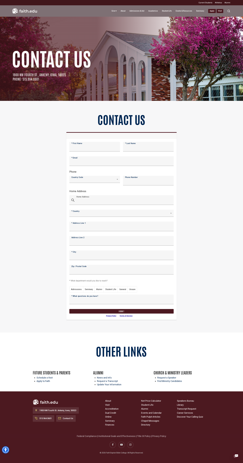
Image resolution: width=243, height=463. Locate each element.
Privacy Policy (111, 316)
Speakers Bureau (185, 400)
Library (180, 405)
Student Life (147, 405)
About (108, 400)
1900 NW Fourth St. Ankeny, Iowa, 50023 (57, 410)
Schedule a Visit (45, 377)
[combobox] (94, 180)
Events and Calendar (151, 412)
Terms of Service (126, 316)
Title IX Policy (144, 436)
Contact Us (68, 418)
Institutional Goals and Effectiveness (116, 436)
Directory (145, 424)
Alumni (144, 408)
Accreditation (112, 408)
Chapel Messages (150, 420)
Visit (107, 405)
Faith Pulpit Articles (150, 416)
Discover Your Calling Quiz (190, 416)
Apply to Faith (43, 381)
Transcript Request (186, 408)
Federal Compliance (87, 436)
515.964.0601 (45, 418)
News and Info (104, 377)
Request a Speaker (166, 377)
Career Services (185, 412)
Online (108, 416)
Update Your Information (109, 384)
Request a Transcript (107, 381)
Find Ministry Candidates (169, 381)
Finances (109, 424)
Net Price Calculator (151, 400)
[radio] (76, 289)
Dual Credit (110, 412)
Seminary (110, 420)
